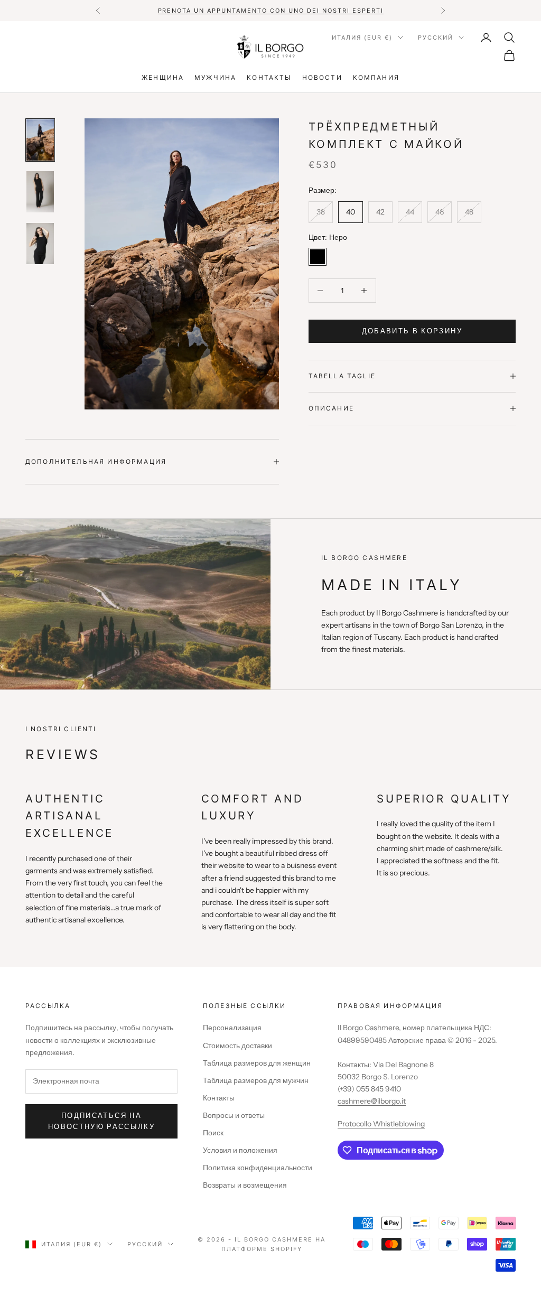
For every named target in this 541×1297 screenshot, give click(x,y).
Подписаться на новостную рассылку (101, 1121)
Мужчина (215, 77)
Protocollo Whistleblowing (381, 1123)
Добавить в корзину (412, 330)
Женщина (163, 77)
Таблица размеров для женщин (257, 1063)
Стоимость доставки (237, 1045)
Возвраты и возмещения (245, 1185)
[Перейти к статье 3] (40, 243)
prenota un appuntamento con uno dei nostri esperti (271, 10)
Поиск (213, 1132)
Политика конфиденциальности (257, 1167)
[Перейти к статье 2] (40, 191)
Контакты (269, 77)
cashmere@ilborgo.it (372, 1101)
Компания (376, 77)
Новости (322, 77)
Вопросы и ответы (234, 1115)
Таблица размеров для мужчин (256, 1080)
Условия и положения (240, 1150)
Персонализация (232, 1027)
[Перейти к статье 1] (40, 140)
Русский (435, 37)
